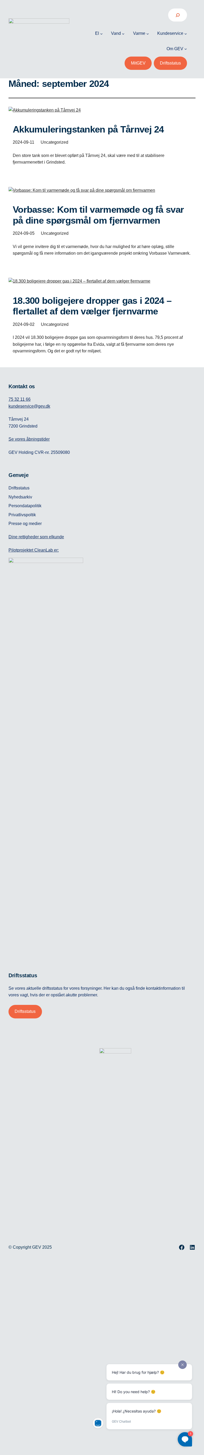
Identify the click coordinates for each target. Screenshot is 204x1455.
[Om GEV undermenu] (185, 49)
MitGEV (138, 63)
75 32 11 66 (19, 399)
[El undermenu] (101, 33)
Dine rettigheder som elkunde (36, 537)
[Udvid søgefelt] (177, 15)
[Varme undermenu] (147, 33)
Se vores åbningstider (29, 439)
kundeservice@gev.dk (29, 406)
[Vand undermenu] (123, 33)
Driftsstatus (170, 63)
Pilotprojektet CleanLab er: (33, 550)
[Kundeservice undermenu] (185, 33)
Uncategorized (54, 142)
